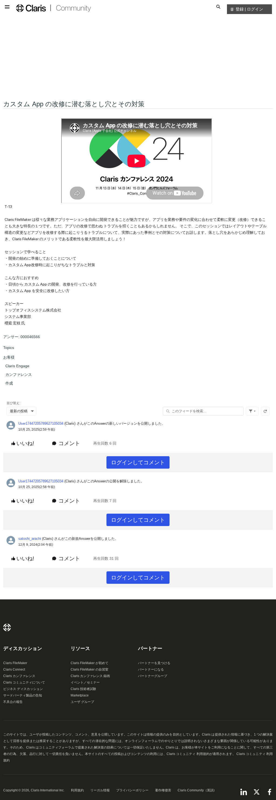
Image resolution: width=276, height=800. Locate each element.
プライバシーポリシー (132, 790)
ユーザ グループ (82, 702)
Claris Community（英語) (196, 790)
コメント (69, 443)
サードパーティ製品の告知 (22, 695)
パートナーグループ (152, 676)
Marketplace (80, 695)
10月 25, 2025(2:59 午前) (36, 429)
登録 (240, 9)
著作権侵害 (163, 790)
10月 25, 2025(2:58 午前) (36, 487)
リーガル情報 (100, 790)
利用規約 (77, 790)
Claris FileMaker (15, 663)
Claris (7, 627)
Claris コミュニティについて (24, 682)
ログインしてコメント (138, 462)
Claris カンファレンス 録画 (90, 676)
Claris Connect (14, 669)
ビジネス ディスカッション (23, 689)
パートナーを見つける (154, 663)
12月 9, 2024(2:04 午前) (35, 545)
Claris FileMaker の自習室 (89, 669)
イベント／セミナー (85, 682)
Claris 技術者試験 (83, 689)
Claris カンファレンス (19, 676)
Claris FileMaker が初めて (89, 663)
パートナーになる (151, 669)
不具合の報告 (13, 702)
